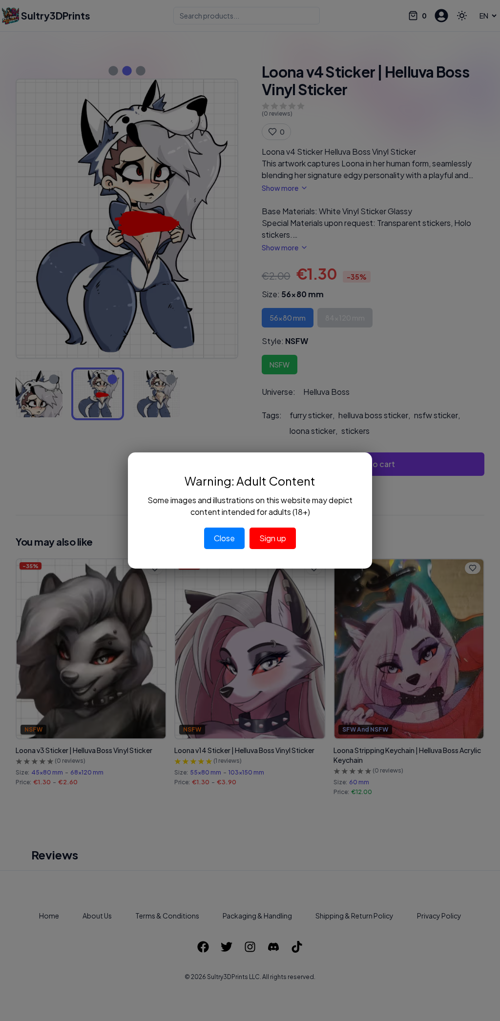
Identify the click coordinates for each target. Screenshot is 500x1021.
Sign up (272, 538)
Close (224, 538)
